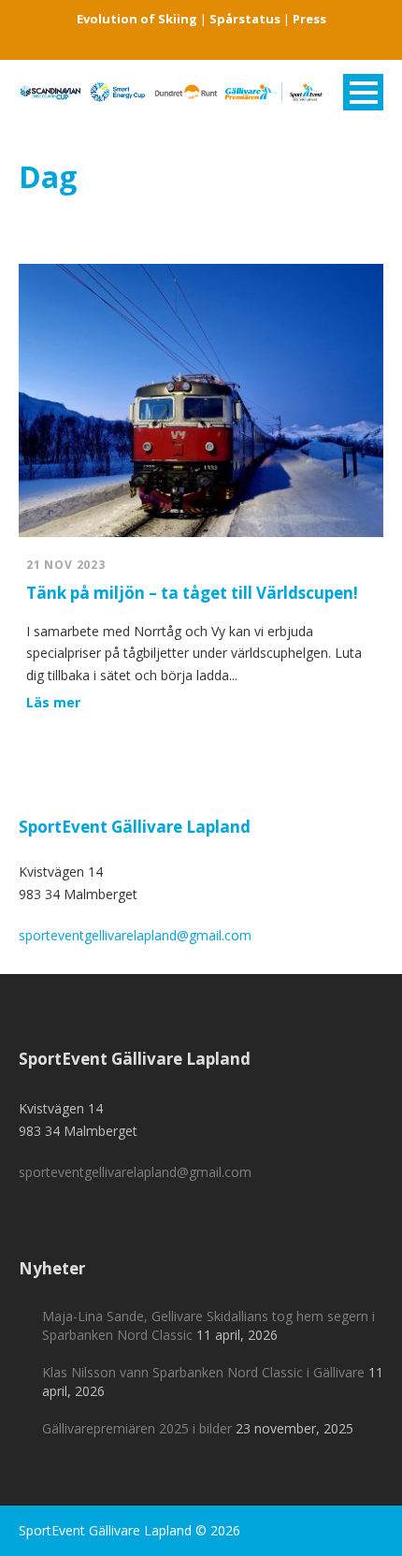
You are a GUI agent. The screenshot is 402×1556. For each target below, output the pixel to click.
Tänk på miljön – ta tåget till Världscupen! (192, 592)
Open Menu (363, 92)
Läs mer (53, 702)
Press (309, 18)
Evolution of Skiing (137, 18)
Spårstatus (244, 18)
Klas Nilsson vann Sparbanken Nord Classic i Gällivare (203, 1372)
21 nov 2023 (66, 565)
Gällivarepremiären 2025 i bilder (137, 1428)
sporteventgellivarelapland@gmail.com (135, 935)
